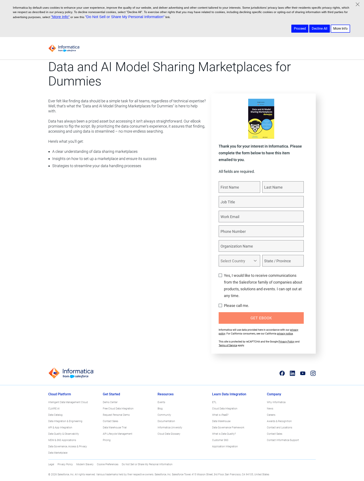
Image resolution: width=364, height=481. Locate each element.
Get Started (111, 394)
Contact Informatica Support (283, 440)
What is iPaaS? (220, 414)
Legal (51, 464)
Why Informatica (276, 402)
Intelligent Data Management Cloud (68, 402)
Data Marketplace (57, 452)
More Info (340, 29)
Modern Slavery (85, 464)
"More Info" (60, 17)
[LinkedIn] (292, 373)
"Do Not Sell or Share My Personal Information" (125, 17)
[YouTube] (302, 373)
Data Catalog (55, 414)
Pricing (107, 440)
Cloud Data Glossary (169, 433)
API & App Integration (60, 427)
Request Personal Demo (116, 414)
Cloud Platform (59, 394)
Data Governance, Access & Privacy (67, 446)
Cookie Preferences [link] (107, 464)
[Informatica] (64, 48)
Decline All (319, 29)
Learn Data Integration (229, 394)
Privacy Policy (286, 341)
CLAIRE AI (54, 408)
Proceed (300, 29)
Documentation (166, 421)
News (270, 408)
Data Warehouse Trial (115, 427)
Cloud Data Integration (224, 408)
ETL (214, 402)
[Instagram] (313, 373)
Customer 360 (220, 440)
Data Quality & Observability (63, 433)
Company (274, 394)
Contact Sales (110, 421)
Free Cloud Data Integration (118, 408)
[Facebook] (282, 373)
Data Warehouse (221, 421)
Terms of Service (228, 345)
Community (164, 414)
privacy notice (285, 333)
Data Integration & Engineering (65, 421)
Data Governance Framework (228, 427)
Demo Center (110, 402)
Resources (166, 394)
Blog (160, 408)
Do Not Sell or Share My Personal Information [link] (147, 464)
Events (161, 402)
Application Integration (225, 446)
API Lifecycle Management (117, 433)
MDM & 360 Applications (62, 440)
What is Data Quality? (224, 433)
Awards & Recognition (279, 421)
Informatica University (170, 427)
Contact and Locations (279, 427)
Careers (271, 414)
